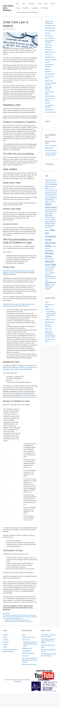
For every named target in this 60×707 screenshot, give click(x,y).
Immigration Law (50, 57)
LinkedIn (5, 644)
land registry (54, 246)
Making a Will (49, 148)
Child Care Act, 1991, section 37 (27, 397)
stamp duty (48, 278)
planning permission (50, 267)
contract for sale (53, 190)
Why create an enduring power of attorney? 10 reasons (48, 640)
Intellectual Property (51, 59)
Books (46, 3)
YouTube (5, 634)
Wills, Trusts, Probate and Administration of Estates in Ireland (29, 660)
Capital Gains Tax (50, 28)
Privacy (18, 8)
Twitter (5, 637)
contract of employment (51, 192)
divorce (53, 207)
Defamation (48, 44)
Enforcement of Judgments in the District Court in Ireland (19, 621)
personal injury (49, 258)
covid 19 (55, 194)
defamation (53, 197)
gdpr (51, 219)
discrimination (52, 201)
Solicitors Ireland (50, 96)
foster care (9, 616)
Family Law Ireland (50, 145)
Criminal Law (49, 35)
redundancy (47, 272)
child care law (24, 615)
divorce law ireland (50, 209)
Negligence (48, 71)
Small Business (49, 322)
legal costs (47, 248)
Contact (53, 3)
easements (47, 211)
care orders (7, 615)
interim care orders (26, 616)
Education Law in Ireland (29, 664)
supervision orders (10, 618)
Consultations (34, 8)
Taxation (47, 103)
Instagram (6, 639)
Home (17, 3)
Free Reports (31, 3)
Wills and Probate (50, 112)
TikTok (5, 647)
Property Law (49, 80)
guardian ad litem (17, 616)
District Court (49, 49)
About (23, 3)
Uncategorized (49, 109)
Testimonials (44, 8)
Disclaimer (25, 8)
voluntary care (18, 618)
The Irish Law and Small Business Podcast (27, 12)
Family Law (7, 613)
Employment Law (50, 52)
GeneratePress (17, 681)
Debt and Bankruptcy (28, 653)
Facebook (6, 642)
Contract (47, 33)
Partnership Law (50, 74)
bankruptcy (48, 180)
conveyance (48, 194)
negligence (49, 250)
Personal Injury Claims (28, 637)
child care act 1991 (15, 615)
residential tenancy (50, 276)
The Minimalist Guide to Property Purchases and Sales (30, 644)
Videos (39, 3)
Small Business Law (51, 150)
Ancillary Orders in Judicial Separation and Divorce (17, 619)
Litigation (47, 69)
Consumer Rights (50, 30)
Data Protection (49, 38)
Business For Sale (50, 25)
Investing (47, 62)
